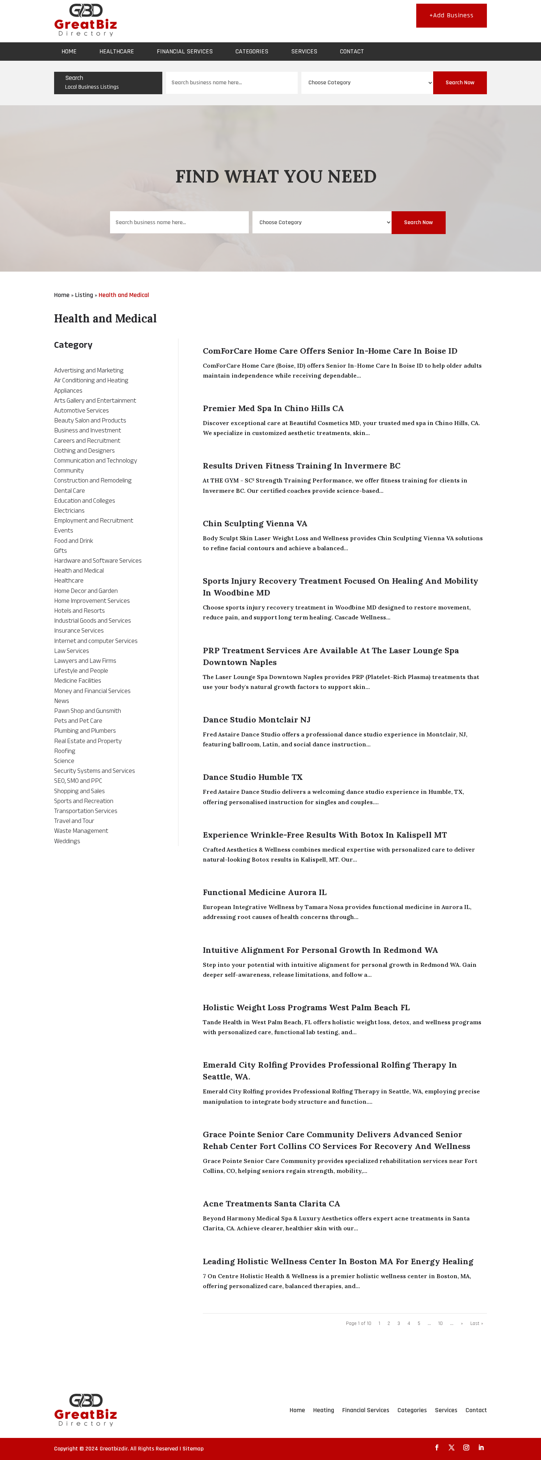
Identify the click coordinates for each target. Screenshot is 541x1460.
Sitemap (193, 1449)
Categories (252, 51)
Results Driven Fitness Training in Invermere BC (301, 465)
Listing (84, 295)
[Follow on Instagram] (466, 1447)
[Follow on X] (451, 1447)
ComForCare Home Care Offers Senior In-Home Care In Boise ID (330, 351)
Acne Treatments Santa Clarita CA (271, 1203)
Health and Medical (124, 295)
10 (440, 1323)
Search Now (460, 82)
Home (69, 51)
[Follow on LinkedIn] (481, 1447)
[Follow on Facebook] (437, 1447)
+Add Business (451, 15)
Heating (323, 1410)
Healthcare (116, 51)
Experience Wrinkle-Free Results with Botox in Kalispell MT (325, 835)
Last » (476, 1323)
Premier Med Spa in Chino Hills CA (273, 408)
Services (304, 51)
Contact (352, 51)
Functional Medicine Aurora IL (264, 892)
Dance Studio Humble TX (253, 777)
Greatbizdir (114, 1449)
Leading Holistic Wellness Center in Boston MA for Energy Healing (338, 1261)
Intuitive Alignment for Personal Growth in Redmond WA (320, 950)
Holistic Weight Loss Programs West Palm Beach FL (306, 1007)
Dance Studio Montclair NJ (257, 719)
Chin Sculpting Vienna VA (255, 523)
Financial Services (185, 51)
